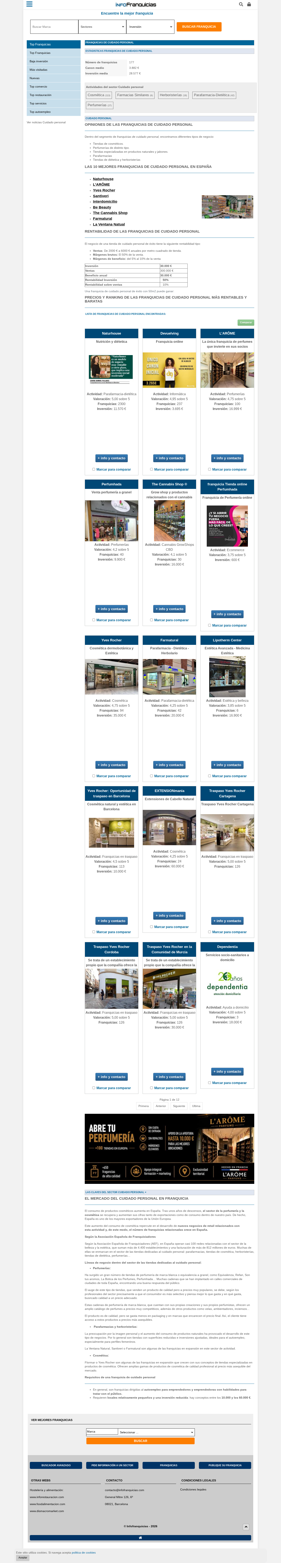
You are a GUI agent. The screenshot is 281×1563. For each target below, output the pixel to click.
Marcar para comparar (113, 469)
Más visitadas (38, 69)
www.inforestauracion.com (47, 1497)
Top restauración (40, 95)
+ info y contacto (111, 458)
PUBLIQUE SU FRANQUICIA (225, 1465)
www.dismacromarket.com (47, 1511)
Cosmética (99, 95)
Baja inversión (39, 61)
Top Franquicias (40, 52)
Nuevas (34, 78)
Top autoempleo (40, 111)
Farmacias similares (135, 95)
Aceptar (23, 1557)
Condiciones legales (193, 1489)
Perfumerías (100, 105)
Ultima (196, 1106)
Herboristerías (173, 95)
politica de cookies (84, 1552)
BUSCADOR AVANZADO (56, 1465)
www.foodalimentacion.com (47, 1504)
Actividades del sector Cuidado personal (114, 87)
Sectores (86, 26)
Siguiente (179, 1106)
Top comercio (38, 86)
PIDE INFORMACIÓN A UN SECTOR (112, 1465)
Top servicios (38, 103)
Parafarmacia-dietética (214, 95)
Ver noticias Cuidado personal (46, 122)
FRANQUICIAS (168, 1465)
